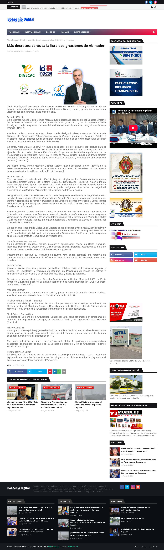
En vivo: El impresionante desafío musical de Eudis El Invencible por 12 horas (36, 519)
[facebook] (146, 2)
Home (137, 546)
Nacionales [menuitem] (14, 32)
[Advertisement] (110, 19)
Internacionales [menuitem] (33, 32)
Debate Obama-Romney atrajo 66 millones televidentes (135, 508)
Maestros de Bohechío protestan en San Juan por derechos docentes (138, 471)
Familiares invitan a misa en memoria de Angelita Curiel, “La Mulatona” (138, 449)
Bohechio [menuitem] (50, 32)
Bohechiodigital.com (16, 51)
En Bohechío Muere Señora (132, 518)
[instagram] (155, 2)
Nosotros (10, 2)
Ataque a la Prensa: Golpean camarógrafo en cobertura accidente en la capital (54, 405)
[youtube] (145, 260)
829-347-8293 (73, 546)
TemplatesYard (53, 546)
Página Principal (13, 40)
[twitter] (150, 2)
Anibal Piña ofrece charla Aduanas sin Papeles (137, 530)
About (144, 546)
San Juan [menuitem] (65, 32)
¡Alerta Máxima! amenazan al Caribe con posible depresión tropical (53, 7)
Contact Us (153, 546)
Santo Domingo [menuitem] (81, 32)
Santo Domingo (25, 40)
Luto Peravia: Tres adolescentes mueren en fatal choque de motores (138, 460)
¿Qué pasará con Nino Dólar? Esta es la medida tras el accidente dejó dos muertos (22, 405)
